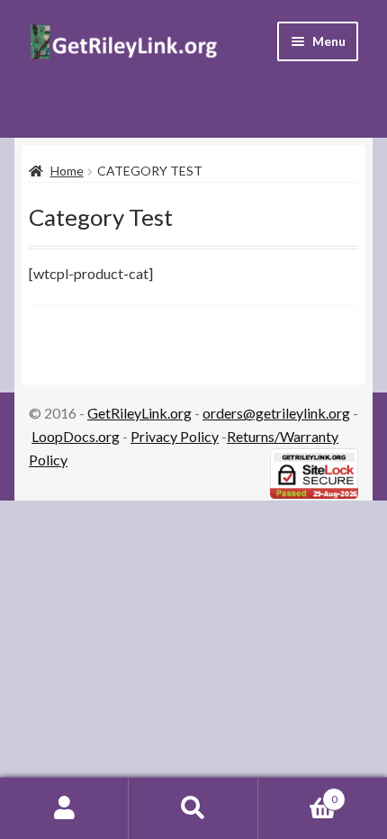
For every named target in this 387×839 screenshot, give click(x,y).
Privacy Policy (174, 436)
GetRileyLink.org (139, 412)
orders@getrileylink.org (276, 412)
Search (193, 808)
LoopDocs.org (76, 436)
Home (67, 170)
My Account (64, 808)
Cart (298, 793)
